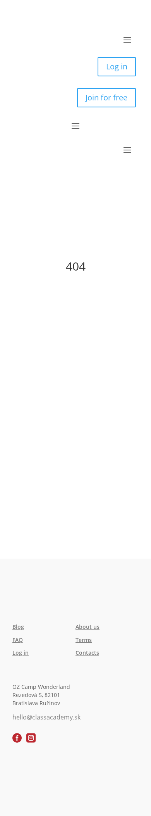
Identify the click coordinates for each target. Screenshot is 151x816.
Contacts (87, 652)
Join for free (106, 97)
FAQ (17, 639)
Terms (84, 639)
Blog (18, 626)
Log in (116, 66)
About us (88, 626)
